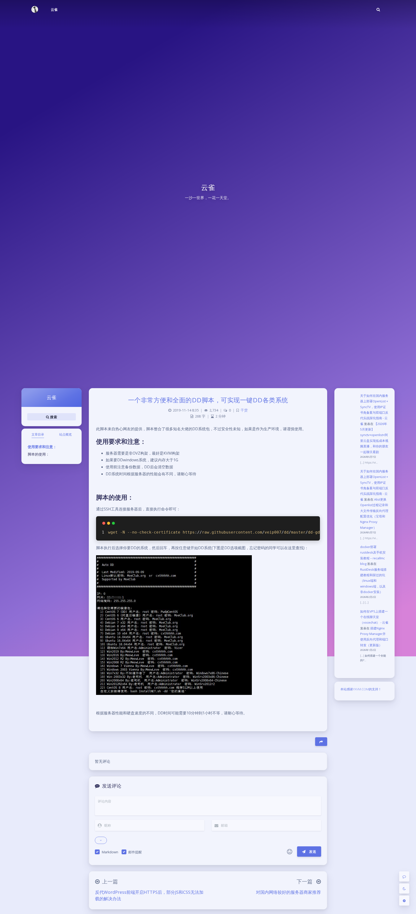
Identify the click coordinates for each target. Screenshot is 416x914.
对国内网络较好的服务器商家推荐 (288, 892)
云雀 (54, 9)
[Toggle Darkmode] (404, 888)
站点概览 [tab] (65, 434)
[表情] (290, 852)
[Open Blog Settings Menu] (404, 900)
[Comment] (404, 876)
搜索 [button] (53, 416)
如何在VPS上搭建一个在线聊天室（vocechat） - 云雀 (374, 617)
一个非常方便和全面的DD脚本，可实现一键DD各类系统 (208, 400)
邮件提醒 (135, 852)
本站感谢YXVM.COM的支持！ (360, 689)
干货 (244, 410)
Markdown (110, 852)
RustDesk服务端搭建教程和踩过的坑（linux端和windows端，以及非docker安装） (373, 580)
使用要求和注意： (42, 446)
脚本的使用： (38, 454)
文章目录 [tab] (38, 434)
